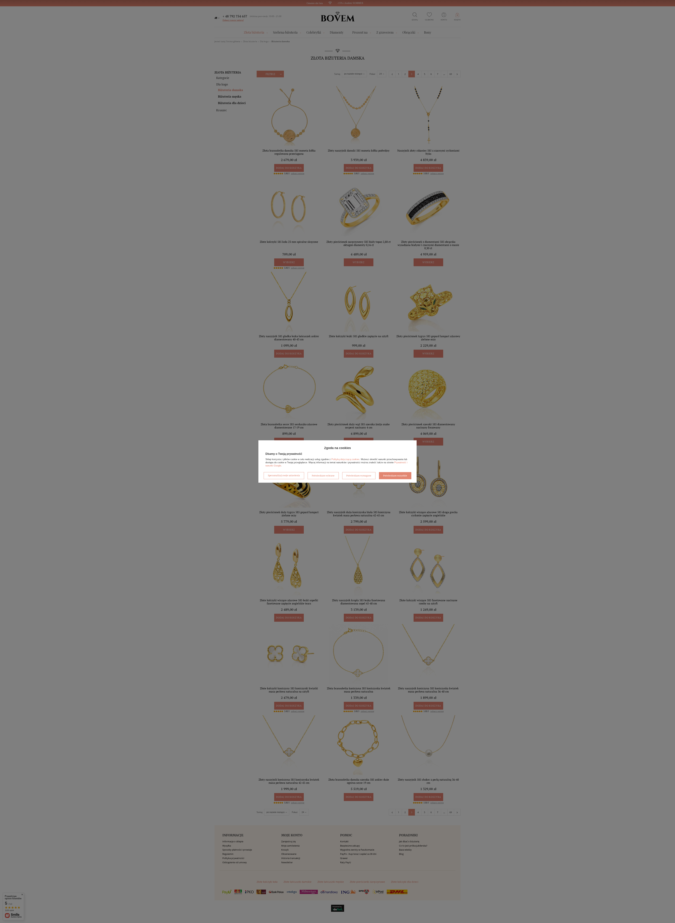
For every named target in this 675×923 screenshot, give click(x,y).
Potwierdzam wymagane (358, 475)
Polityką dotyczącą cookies (345, 459)
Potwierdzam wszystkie (395, 475)
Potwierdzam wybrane (323, 475)
